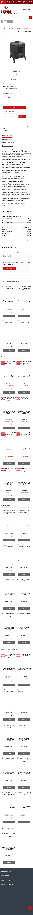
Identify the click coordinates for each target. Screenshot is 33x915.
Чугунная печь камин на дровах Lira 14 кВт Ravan (24, 559)
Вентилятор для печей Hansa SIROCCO (9, 301)
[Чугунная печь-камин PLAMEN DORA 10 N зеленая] (9, 729)
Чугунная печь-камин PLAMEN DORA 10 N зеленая (8, 739)
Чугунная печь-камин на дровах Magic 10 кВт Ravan (24, 526)
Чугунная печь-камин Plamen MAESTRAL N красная (8, 628)
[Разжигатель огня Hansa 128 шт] (9, 326)
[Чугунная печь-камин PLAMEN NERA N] (24, 619)
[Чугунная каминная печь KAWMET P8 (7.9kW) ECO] (24, 763)
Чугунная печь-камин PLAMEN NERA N (24, 628)
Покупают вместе (7, 146)
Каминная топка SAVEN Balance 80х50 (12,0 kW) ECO (24, 377)
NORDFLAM (13, 86)
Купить (14, 108)
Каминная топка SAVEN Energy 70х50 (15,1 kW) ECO (24, 483)
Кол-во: (5, 100)
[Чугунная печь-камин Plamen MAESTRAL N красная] (9, 619)
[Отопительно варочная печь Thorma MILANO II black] (9, 798)
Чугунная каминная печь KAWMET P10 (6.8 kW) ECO (24, 669)
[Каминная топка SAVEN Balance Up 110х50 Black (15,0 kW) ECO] (9, 438)
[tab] (6, 252)
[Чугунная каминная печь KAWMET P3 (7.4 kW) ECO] (9, 659)
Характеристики (7, 139)
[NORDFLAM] (6, 84)
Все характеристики (25, 120)
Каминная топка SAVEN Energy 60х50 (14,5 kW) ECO (24, 448)
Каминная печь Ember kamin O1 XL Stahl (9, 376)
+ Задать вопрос (9, 268)
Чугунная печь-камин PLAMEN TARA (8, 594)
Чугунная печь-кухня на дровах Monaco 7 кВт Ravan (9, 526)
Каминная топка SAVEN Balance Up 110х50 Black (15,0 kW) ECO (9, 448)
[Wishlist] (26, 79)
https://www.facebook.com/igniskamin (2, 21)
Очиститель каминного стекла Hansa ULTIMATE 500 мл (24, 302)
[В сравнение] (14, 324)
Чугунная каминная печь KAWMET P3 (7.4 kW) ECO (8, 669)
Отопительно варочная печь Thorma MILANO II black (9, 808)
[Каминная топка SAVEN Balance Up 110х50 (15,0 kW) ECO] (24, 402)
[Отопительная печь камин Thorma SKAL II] (9, 695)
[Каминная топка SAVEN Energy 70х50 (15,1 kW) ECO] (24, 474)
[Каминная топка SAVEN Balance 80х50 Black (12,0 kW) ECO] (9, 402)
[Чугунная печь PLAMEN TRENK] (24, 584)
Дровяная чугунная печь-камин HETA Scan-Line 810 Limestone (8, 848)
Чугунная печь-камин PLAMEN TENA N (8, 559)
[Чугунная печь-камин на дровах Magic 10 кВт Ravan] (24, 516)
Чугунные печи (11, 28)
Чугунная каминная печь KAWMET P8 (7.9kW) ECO (24, 773)
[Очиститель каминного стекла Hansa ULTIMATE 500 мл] (24, 292)
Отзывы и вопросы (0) (8, 142)
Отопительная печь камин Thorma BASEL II (24, 704)
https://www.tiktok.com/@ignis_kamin (5, 20)
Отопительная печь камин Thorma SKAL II (8, 704)
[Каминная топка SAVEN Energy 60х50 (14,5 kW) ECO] (24, 438)
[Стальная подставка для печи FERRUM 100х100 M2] (24, 326)
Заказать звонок (27, 10)
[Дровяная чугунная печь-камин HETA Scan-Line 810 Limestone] (9, 839)
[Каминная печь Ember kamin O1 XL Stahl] (9, 367)
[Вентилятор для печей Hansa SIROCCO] (9, 292)
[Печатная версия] (12, 90)
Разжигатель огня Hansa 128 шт (8, 335)
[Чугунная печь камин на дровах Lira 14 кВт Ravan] (24, 550)
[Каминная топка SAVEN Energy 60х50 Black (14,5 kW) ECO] (9, 474)
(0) (15, 79)
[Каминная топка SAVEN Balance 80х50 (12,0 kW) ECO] (24, 367)
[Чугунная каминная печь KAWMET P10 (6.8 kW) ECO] (24, 659)
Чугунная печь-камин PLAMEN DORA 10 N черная (24, 739)
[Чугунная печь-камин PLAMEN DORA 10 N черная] (24, 729)
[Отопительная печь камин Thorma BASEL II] (24, 695)
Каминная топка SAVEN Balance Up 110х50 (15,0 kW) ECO (24, 412)
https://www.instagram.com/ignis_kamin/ (8, 21)
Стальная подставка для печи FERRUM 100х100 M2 (24, 335)
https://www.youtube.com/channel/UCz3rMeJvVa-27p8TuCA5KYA (11, 21)
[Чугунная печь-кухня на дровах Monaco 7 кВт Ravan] (9, 516)
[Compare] (30, 79)
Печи (5, 28)
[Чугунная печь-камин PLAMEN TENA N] (9, 550)
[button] (13, 2)
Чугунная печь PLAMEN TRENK (24, 594)
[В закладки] (14, 287)
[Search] (30, 17)
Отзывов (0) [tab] (15, 252)
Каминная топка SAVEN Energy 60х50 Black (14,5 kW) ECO (9, 483)
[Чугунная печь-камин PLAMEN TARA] (9, 584)
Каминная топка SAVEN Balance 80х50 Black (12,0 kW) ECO (9, 412)
